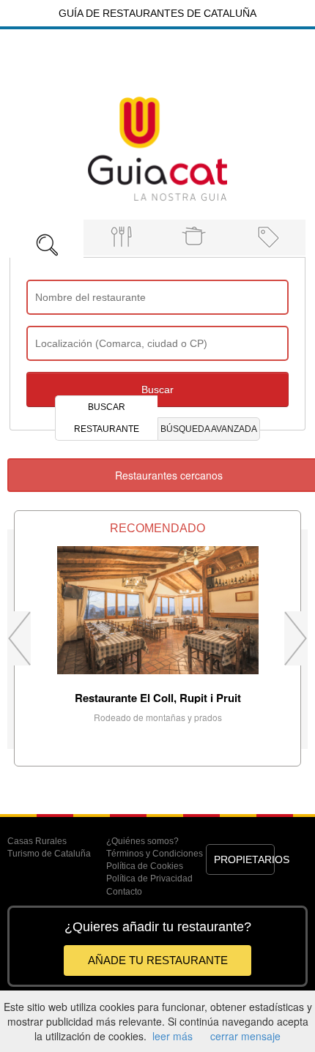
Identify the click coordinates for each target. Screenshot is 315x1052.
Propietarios (244, 859)
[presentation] (47, 238)
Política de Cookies (144, 866)
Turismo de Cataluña (49, 853)
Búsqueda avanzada (208, 429)
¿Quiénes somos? (142, 841)
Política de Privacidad (149, 878)
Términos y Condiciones (154, 853)
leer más (172, 1036)
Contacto (124, 892)
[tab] (47, 235)
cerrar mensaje (245, 1036)
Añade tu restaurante (158, 960)
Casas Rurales (37, 841)
